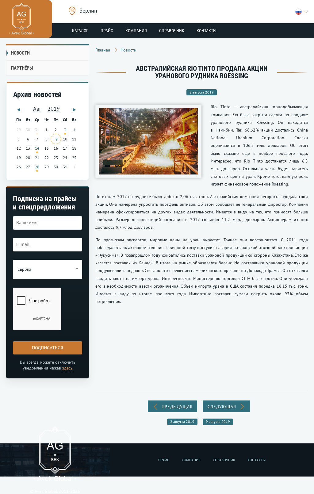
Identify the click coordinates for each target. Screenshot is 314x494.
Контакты (206, 30)
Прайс (107, 30)
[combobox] (88, 11)
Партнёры (22, 68)
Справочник (171, 30)
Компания (136, 30)
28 (37, 166)
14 (37, 148)
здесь (67, 368)
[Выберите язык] (301, 12)
